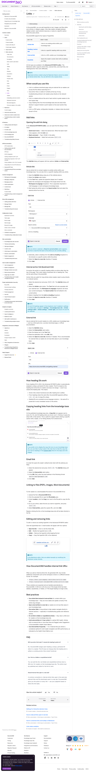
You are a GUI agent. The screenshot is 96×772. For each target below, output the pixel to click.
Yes (49, 692)
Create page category (11, 47)
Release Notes (7, 357)
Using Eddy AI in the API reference (12, 164)
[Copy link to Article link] (37, 167)
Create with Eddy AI (10, 44)
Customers (10, 738)
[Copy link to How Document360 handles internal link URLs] (29, 569)
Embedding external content (13, 98)
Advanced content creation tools (12, 114)
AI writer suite (7, 129)
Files (8, 90)
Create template (9, 42)
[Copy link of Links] (33, 14)
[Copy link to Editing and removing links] (52, 519)
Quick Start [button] (4, 6)
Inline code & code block (12, 61)
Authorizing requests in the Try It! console (12, 159)
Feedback (46, 745)
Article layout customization (10, 251)
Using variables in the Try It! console (12, 162)
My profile (6, 284)
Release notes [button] (47, 6)
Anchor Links (78, 13)
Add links (79, 24)
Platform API (27, 748)
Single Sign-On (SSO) (9, 274)
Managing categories (9, 179)
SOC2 (87, 769)
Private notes (10, 78)
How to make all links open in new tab (37, 715)
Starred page (7, 222)
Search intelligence (8, 314)
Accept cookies (6, 768)
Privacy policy (18, 765)
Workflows (6, 189)
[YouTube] (55, 758)
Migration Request (12, 748)
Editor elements (9, 52)
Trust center (65, 769)
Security (6, 294)
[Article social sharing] (62, 19)
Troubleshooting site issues (10, 258)
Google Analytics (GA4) (9, 337)
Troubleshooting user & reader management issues (11, 277)
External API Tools (8, 167)
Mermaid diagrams (11, 102)
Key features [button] (25, 6)
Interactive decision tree (10, 112)
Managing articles (8, 182)
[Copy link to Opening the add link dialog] (49, 122)
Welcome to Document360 (10, 16)
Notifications (7, 299)
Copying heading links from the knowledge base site (84, 41)
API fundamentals (8, 146)
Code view (9, 54)
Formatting (9, 59)
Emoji (8, 85)
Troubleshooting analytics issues (12, 321)
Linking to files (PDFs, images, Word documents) (84, 47)
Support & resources (9, 354)
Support (46, 740)
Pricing (9, 740)
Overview (6, 35)
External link (31, 55)
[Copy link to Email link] (37, 459)
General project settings (10, 287)
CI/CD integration (8, 154)
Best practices (80, 56)
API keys (6, 151)
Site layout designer (9, 246)
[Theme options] (83, 2)
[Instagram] (58, 758)
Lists (8, 64)
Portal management (9, 292)
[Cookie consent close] (33, 756)
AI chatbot (6, 127)
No (57, 692)
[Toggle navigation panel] (24, 12)
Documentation (33, 10)
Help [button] (55, 6)
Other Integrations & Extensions (11, 342)
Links (8, 93)
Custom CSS (47, 450)
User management (8, 265)
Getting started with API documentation (9, 149)
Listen (68, 16)
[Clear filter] (21, 11)
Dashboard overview (9, 215)
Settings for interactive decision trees (37, 709)
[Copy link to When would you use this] (51, 84)
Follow (57, 19)
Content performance (9, 311)
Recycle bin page (8, 225)
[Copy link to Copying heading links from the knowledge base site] (32, 409)
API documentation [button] (36, 6)
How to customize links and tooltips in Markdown (40, 720)
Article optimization (8, 184)
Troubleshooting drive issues (11, 209)
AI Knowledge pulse (9, 134)
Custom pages (7, 110)
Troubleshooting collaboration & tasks (13, 234)
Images (8, 88)
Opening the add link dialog (85, 27)
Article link (31, 44)
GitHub (6, 330)
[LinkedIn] (51, 758)
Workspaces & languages (10, 177)
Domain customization (9, 253)
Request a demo (12, 745)
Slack (5, 340)
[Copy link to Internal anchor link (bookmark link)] (56, 267)
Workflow (26, 752)
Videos (8, 95)
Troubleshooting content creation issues (12, 117)
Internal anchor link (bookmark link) (83, 32)
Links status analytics (32, 726)
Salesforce (7, 328)
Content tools (7, 186)
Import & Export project (9, 296)
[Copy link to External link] (38, 318)
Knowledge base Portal (29, 738)
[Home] (12, 2)
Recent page (7, 220)
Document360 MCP (9, 136)
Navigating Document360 (10, 23)
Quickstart (6, 26)
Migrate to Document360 (10, 28)
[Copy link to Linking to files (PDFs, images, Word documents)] (29, 488)
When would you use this (83, 22)
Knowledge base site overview (11, 241)
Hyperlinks (77, 15)
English (90, 2)
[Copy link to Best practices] (41, 595)
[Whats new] (79, 2)
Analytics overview (8, 309)
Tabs (8, 69)
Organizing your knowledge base (12, 21)
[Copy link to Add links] (37, 117)
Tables (8, 66)
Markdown (6, 107)
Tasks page (7, 218)
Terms (58, 769)
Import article (9, 49)
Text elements (10, 56)
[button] (86, 6)
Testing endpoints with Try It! (11, 156)
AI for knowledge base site (10, 132)
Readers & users (8, 316)
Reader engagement (9, 256)
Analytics (26, 750)
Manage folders (8, 204)
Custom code (7, 248)
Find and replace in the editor (14, 105)
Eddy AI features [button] (15, 6)
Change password (8, 289)
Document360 (86, 13)
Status (45, 743)
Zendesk (6, 332)
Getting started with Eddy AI (10, 124)
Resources (10, 743)
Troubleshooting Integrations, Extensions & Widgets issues (11, 347)
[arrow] (75, 24)
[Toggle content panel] (72, 12)
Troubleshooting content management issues (13, 194)
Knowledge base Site (29, 740)
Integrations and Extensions (31, 745)
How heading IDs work (82, 38)
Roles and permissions (9, 272)
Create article (9, 40)
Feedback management (10, 232)
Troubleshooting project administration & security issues (13, 302)
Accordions (9, 73)
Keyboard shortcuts (11, 100)
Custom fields (7, 191)
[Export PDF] (65, 19)
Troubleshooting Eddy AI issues (11, 139)
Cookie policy (80, 769)
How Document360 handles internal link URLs (83, 53)
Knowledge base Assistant (30, 743)
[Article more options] (68, 19)
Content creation (43, 10)
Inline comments (8, 230)
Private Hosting (11, 752)
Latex (8, 83)
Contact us (46, 748)
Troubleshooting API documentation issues (12, 170)
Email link (30, 60)
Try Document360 (70, 2)
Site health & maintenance (10, 319)
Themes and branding (9, 244)
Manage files (7, 206)
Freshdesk (6, 335)
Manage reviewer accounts (10, 270)
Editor (5, 37)
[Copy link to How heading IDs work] (49, 380)
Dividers (9, 71)
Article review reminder (9, 227)
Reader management (9, 267)
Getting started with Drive (10, 201)
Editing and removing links (83, 50)
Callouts (9, 76)
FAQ (8, 81)
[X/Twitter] (48, 758)
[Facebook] (45, 758)
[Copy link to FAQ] (32, 637)
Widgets (6, 344)
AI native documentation (10, 18)
